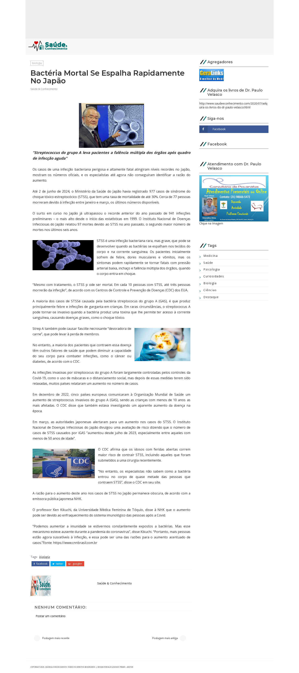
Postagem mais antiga (165, 638)
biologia (37, 63)
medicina (210, 256)
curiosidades (213, 276)
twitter (59, 563)
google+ (77, 563)
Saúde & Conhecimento (44, 89)
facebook (41, 563)
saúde (208, 263)
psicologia (211, 269)
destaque (211, 297)
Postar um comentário (50, 616)
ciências (210, 290)
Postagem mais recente (55, 638)
